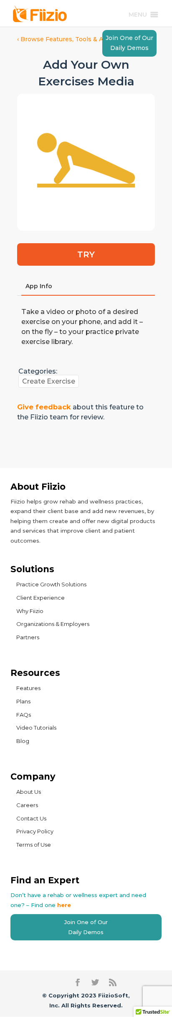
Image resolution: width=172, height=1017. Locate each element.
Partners (27, 637)
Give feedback (44, 407)
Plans (23, 701)
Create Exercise (48, 381)
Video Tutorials (36, 727)
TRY (86, 254)
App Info (38, 286)
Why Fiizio (29, 611)
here (64, 905)
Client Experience (40, 597)
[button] (138, 14)
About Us (28, 791)
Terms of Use (33, 844)
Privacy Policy (34, 831)
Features (28, 688)
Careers (27, 805)
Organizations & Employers (52, 624)
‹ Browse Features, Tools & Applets (70, 39)
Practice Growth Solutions (51, 584)
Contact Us (31, 818)
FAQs (23, 714)
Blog (22, 741)
